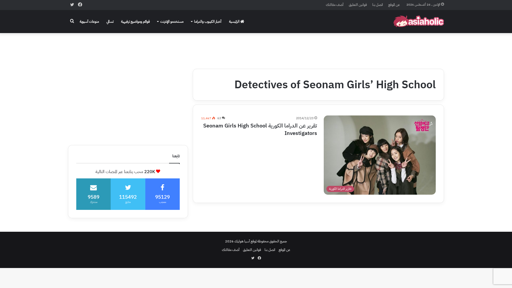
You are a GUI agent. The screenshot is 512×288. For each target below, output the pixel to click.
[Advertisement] (256, 47)
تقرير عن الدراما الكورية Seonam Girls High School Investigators (260, 129)
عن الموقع (394, 4)
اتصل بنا (377, 4)
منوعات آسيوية (89, 21)
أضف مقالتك (334, 4)
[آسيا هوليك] (418, 21)
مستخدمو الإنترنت (171, 21)
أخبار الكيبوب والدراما (207, 21)
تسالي (110, 21)
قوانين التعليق (358, 4)
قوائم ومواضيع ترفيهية (135, 21)
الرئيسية (234, 21)
